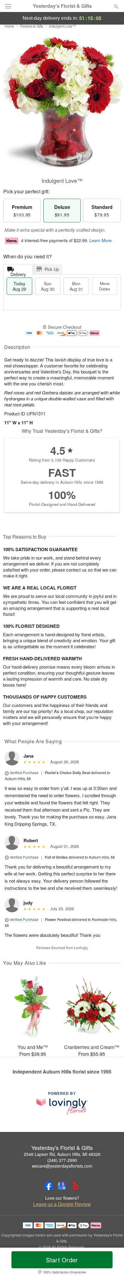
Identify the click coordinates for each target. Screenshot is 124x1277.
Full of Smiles (56, 857)
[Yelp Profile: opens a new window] (75, 1186)
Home (9, 25)
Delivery (18, 273)
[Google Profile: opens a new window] (62, 1186)
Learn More (100, 240)
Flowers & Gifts (31, 25)
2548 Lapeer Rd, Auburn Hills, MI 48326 (62, 1154)
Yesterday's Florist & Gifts (62, 6)
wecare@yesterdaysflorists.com (62, 1166)
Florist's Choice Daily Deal (67, 772)
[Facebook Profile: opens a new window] (49, 1186)
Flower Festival (58, 919)
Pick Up (52, 269)
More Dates (104, 286)
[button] (111, 1263)
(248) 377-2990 (62, 1160)
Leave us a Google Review (62, 1204)
